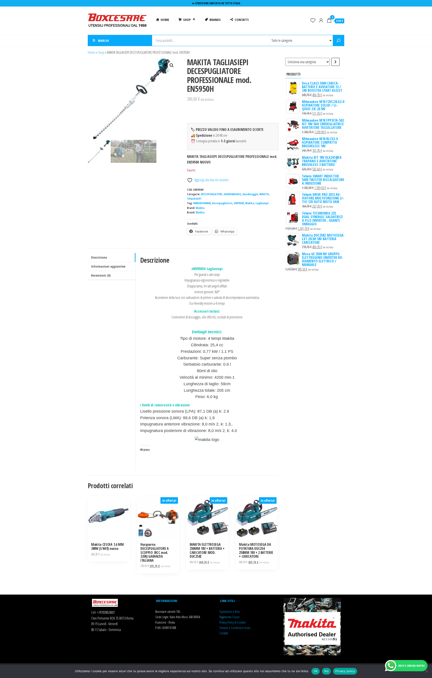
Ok (316, 671)
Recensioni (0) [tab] (100, 275)
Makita (249, 203)
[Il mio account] (321, 20)
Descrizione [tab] (99, 257)
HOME (165, 19)
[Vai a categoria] (335, 62)
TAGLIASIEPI (194, 199)
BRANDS (215, 19)
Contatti (223, 633)
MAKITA (264, 194)
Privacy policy (345, 671)
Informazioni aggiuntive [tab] (108, 266)
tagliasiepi (261, 203)
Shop (101, 52)
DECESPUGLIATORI (211, 194)
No (326, 671)
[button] (172, 65)
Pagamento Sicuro (229, 617)
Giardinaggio (250, 194)
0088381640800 (202, 203)
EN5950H (239, 203)
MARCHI (103, 40)
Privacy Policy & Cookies (232, 622)
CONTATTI (242, 19)
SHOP (187, 19)
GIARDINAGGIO (232, 194)
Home (91, 52)
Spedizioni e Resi (229, 611)
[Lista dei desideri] (313, 20)
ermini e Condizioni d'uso (235, 627)
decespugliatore (222, 203)
